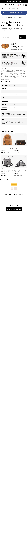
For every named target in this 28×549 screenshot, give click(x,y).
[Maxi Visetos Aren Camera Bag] (25, 135)
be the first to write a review (14, 209)
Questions (10, 180)
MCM (11, 16)
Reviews (3, 180)
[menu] (2, 5)
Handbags (7, 16)
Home (2, 16)
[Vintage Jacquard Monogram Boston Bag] (25, 157)
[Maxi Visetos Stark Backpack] (12, 135)
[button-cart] (26, 5)
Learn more (4, 57)
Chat (9, 122)
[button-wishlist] (23, 5)
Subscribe (22, 37)
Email (6, 122)
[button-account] (21, 5)
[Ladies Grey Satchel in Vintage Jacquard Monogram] (12, 157)
